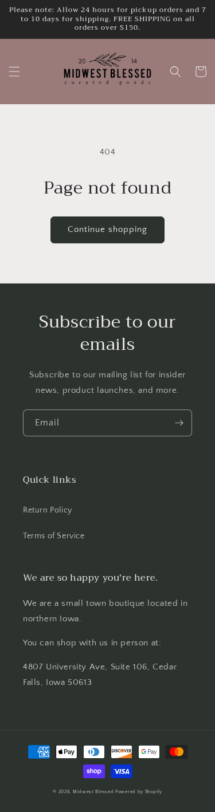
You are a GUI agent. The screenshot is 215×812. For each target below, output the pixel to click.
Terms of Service (54, 536)
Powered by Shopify (138, 791)
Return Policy (47, 510)
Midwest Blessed (93, 791)
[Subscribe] (178, 422)
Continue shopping (107, 229)
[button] (14, 71)
